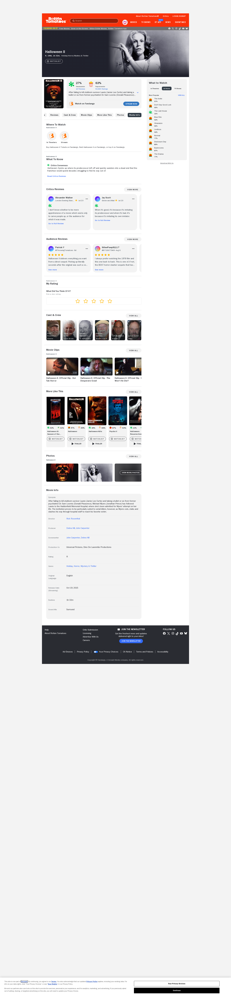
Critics (166, 16)
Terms (53, 981)
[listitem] (167, 99)
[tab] (155, 88)
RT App (158, 22)
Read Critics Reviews (56, 176)
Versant (24, 981)
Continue (177, 990)
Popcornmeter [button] (100, 86)
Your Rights (52, 984)
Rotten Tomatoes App (117, 28)
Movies (133, 22)
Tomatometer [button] (80, 86)
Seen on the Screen (79, 28)
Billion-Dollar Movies (98, 28)
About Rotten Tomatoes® (147, 16)
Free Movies (64, 28)
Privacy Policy (92, 981)
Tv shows (146, 22)
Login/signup (179, 16)
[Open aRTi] (125, 22)
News (168, 22)
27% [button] (79, 83)
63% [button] (98, 83)
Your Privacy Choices (108, 652)
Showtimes (180, 22)
